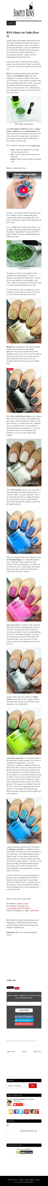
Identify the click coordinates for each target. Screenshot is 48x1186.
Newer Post (11, 1051)
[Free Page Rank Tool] (29, 1131)
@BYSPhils (35, 911)
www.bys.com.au (22, 903)
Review (19, 1041)
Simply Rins (34, 1179)
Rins (33, 1041)
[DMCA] (24, 1152)
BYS (15, 1041)
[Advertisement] (26, 957)
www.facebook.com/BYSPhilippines (19, 908)
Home (24, 1051)
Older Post (37, 1051)
